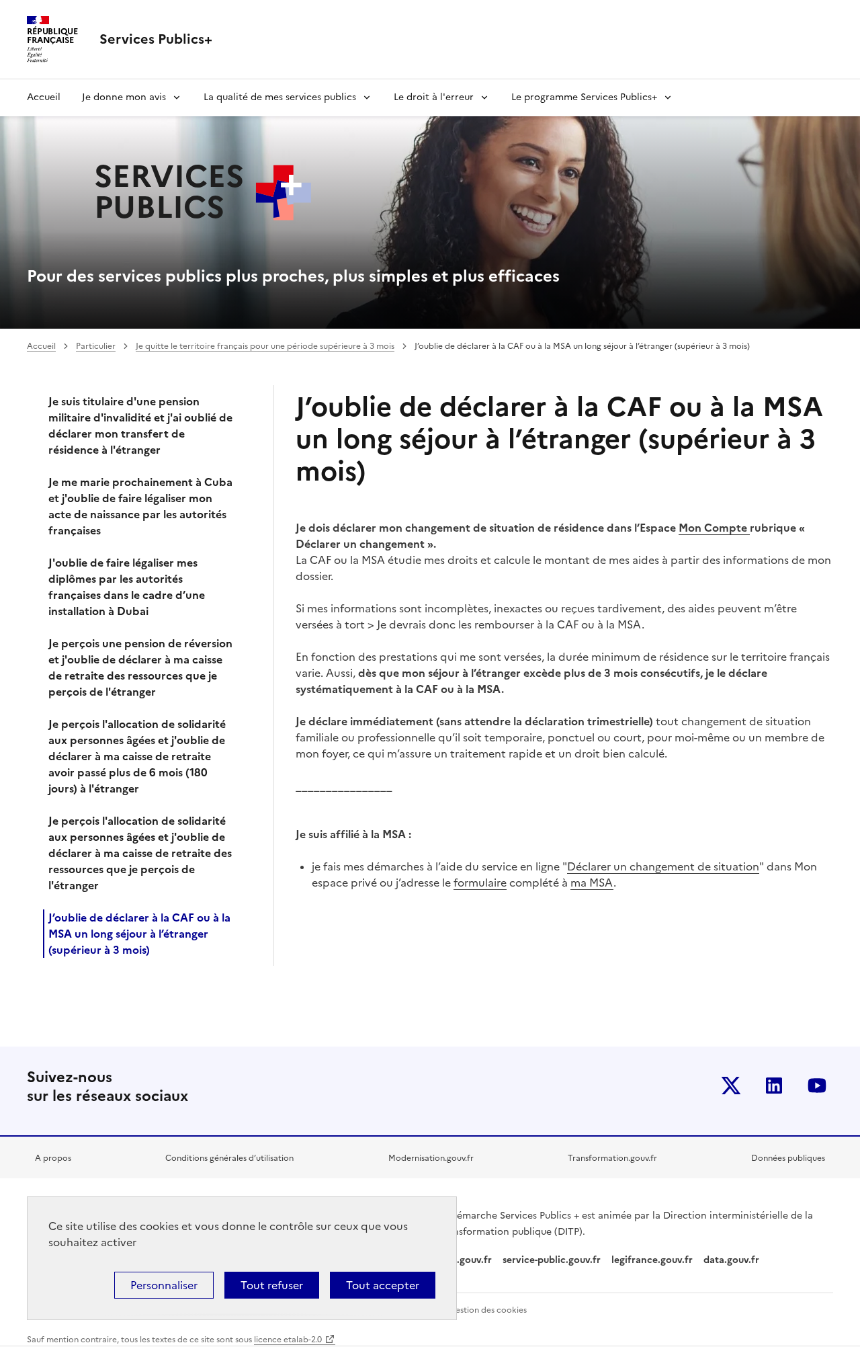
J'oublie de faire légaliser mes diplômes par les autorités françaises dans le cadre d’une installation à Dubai (126, 587)
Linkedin (774, 1085)
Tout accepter (382, 1285)
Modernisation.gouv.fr (431, 1158)
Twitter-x (731, 1085)
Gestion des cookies (488, 1310)
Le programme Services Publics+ (584, 97)
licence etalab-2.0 (288, 1340)
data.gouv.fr (732, 1260)
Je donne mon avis (124, 97)
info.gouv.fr (465, 1260)
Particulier (96, 346)
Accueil (43, 97)
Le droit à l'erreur (434, 97)
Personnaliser (164, 1285)
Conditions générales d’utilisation (229, 1158)
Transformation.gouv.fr (612, 1158)
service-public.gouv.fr (552, 1260)
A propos (53, 1158)
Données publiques (788, 1158)
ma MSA (591, 882)
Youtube (817, 1085)
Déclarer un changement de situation (663, 866)
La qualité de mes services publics (280, 97)
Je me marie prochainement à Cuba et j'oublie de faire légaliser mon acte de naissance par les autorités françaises (140, 506)
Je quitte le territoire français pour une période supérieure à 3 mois (265, 346)
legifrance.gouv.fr (652, 1260)
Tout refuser (272, 1285)
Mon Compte (714, 528)
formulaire (480, 882)
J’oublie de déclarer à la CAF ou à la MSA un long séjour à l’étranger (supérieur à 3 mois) (139, 933)
